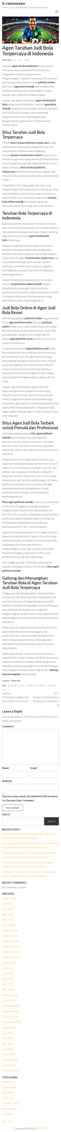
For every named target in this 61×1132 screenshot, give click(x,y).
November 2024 (11, 1011)
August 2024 (9, 1027)
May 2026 (7, 914)
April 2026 (8, 919)
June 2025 (7, 973)
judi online (42, 685)
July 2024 (7, 1032)
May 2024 (7, 1043)
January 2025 (9, 1000)
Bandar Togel (9, 1087)
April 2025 (8, 984)
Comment (8, 726)
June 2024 (7, 1038)
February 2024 (10, 1059)
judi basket (8, 1092)
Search (6, 814)
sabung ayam (9, 1108)
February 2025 (10, 995)
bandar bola (15, 681)
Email (34, 768)
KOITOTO (41, 1128)
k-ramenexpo (13, 3)
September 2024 (11, 1022)
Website (7, 781)
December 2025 (11, 941)
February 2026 (10, 930)
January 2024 (9, 1065)
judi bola (22, 685)
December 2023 (11, 1070)
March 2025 (8, 989)
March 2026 (8, 925)
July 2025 (7, 968)
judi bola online (31, 685)
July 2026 (7, 903)
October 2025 (10, 951)
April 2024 (8, 1049)
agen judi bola (12, 685)
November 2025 (11, 946)
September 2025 (11, 957)
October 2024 (10, 1016)
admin (19, 60)
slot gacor (7, 1114)
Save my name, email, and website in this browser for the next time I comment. (30, 798)
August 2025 (9, 962)
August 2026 (9, 898)
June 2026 (7, 908)
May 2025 (7, 978)
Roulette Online (11, 1103)
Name (6, 768)
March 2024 (8, 1054)
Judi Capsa (8, 1097)
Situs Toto (7, 1121)
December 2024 (11, 1005)
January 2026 (9, 935)
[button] (56, 11)
